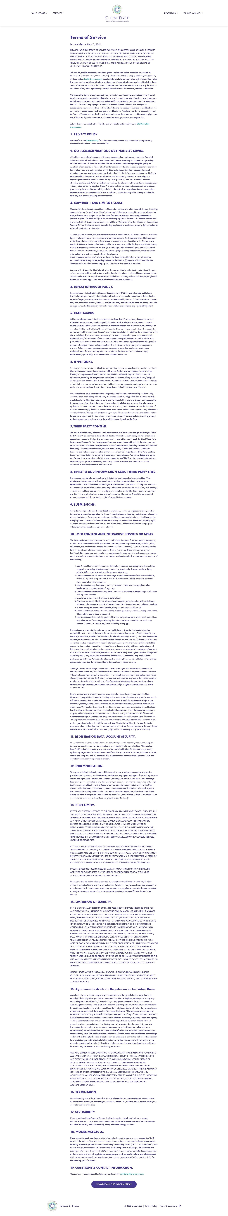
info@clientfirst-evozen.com (132, 1174)
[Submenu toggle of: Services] (63, 13)
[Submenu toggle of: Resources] (177, 13)
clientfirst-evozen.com (92, 79)
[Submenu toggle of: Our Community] (202, 13)
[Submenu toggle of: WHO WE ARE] (46, 13)
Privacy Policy (92, 140)
